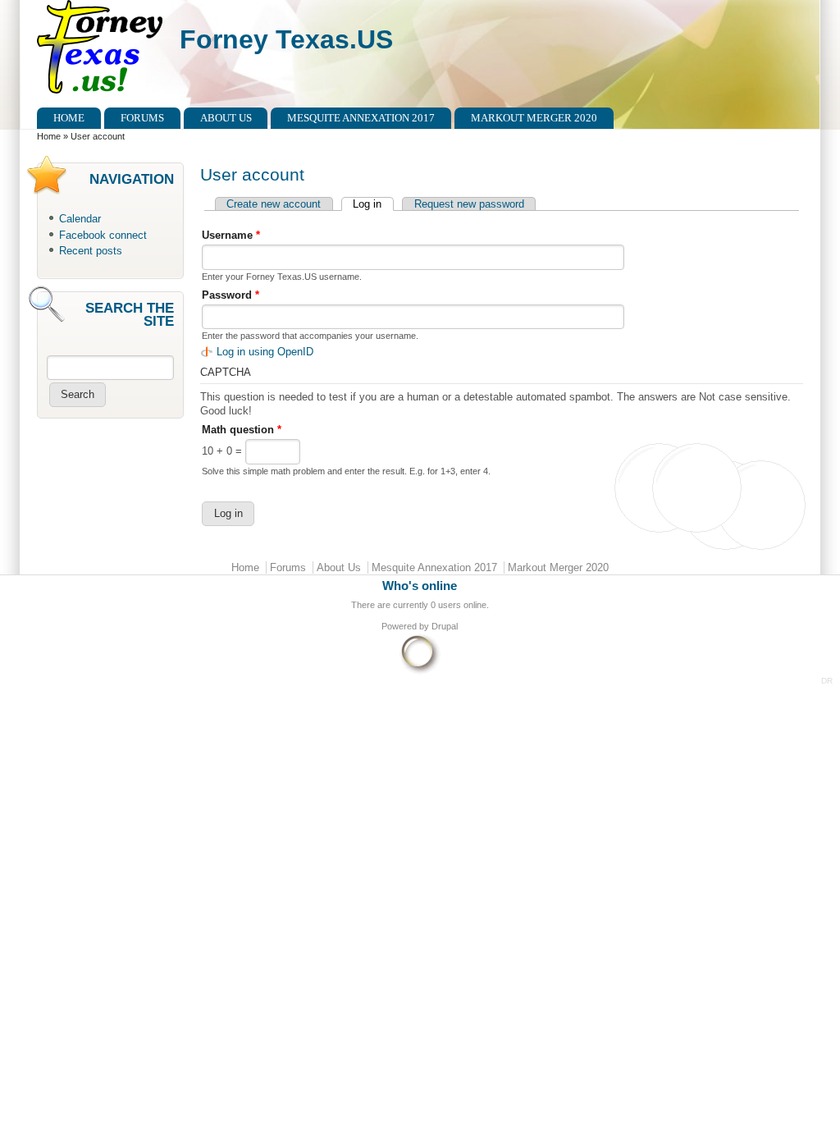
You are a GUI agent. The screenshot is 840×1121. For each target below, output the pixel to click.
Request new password (469, 204)
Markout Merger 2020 (534, 118)
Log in (373, 204)
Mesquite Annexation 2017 (361, 118)
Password (230, 295)
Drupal (444, 626)
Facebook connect (103, 235)
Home (68, 118)
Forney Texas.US (286, 39)
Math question (241, 429)
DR (827, 680)
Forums (142, 118)
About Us (226, 118)
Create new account (273, 204)
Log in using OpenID (265, 351)
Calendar (80, 219)
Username (231, 235)
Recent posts (90, 251)
